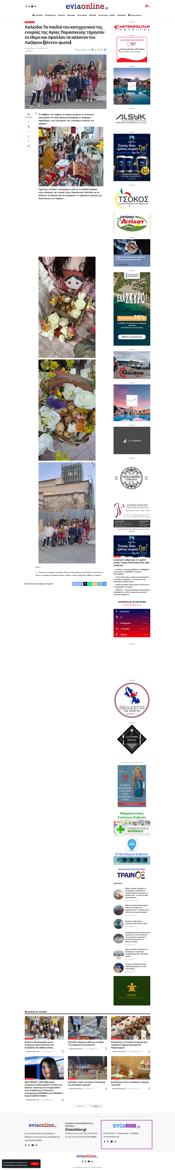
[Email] (98, 49)
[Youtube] (132, 628)
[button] (35, 1163)
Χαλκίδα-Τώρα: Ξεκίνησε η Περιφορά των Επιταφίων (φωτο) (86, 1083)
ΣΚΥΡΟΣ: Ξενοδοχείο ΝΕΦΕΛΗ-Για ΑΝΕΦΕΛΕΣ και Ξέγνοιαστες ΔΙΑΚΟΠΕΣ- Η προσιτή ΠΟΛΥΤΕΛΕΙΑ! (131, 572)
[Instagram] (35, 6)
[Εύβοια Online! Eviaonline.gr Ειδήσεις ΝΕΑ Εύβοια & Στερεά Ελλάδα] (87, 7)
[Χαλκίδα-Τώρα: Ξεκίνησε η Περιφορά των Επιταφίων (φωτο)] (87, 1068)
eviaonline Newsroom (32, 1051)
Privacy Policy (9, 1165)
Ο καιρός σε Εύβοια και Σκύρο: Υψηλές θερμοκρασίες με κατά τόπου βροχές (135, 966)
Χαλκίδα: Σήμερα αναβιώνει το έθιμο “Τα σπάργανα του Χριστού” (86, 1043)
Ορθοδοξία (30, 22)
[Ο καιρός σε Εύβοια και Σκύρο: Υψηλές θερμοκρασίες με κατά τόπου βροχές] (119, 968)
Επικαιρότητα (29, 1078)
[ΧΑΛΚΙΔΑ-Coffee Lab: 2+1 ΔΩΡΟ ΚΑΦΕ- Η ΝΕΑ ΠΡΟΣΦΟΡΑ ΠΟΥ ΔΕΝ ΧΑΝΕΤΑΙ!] (132, 546)
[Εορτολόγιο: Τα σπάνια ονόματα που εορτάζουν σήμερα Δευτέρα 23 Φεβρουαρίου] (130, 1028)
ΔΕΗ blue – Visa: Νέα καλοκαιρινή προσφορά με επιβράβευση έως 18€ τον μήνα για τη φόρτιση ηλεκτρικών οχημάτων (132, 592)
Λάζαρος (68, 575)
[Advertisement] (132, 661)
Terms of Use (22, 1165)
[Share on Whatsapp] (95, 49)
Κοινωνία (117, 556)
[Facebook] (26, 6)
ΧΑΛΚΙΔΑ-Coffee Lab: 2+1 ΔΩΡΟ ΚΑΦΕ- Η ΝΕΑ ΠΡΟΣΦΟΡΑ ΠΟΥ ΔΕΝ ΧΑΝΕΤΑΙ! (131, 563)
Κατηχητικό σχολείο (58, 575)
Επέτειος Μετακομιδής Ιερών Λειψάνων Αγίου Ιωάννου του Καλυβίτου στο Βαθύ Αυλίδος (39, 1045)
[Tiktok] (132, 634)
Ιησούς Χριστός (97, 572)
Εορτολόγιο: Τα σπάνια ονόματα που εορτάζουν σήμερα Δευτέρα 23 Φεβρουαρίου (129, 1045)
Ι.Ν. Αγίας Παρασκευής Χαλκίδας (80, 572)
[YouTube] (32, 6)
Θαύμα (66, 572)
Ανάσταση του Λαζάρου (47, 572)
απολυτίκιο (59, 572)
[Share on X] (92, 49)
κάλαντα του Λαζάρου (42, 575)
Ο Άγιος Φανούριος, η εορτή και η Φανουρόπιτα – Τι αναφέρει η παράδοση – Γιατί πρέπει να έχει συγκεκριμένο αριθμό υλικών (132, 579)
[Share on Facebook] (89, 49)
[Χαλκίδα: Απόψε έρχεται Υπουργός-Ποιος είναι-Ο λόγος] (119, 924)
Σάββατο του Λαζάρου (93, 575)
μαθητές (74, 575)
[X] (29, 6)
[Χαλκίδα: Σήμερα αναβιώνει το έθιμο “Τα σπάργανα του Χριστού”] (87, 1028)
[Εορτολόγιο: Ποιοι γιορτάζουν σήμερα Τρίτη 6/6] (130, 1068)
